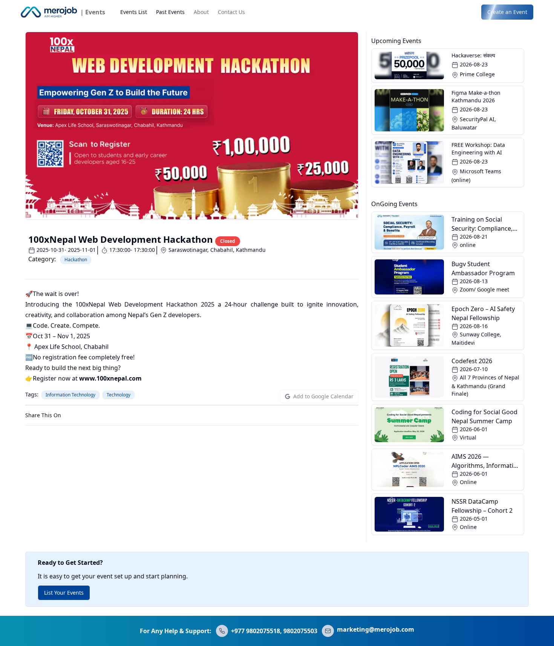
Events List (133, 11)
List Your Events (64, 592)
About (201, 11)
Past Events (170, 11)
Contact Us (231, 11)
